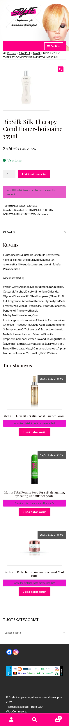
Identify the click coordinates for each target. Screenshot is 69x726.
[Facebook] (9, 652)
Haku (34, 720)
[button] (60, 69)
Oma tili (11, 720)
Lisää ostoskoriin (34, 174)
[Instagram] (16, 652)
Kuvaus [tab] (9, 232)
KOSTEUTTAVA (26, 213)
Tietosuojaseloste (17, 706)
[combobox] (34, 632)
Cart (53, 716)
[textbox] (34, 632)
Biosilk (36, 53)
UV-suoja (42, 213)
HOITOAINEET (32, 209)
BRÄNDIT (24, 53)
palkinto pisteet (26, 189)
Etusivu (11, 53)
